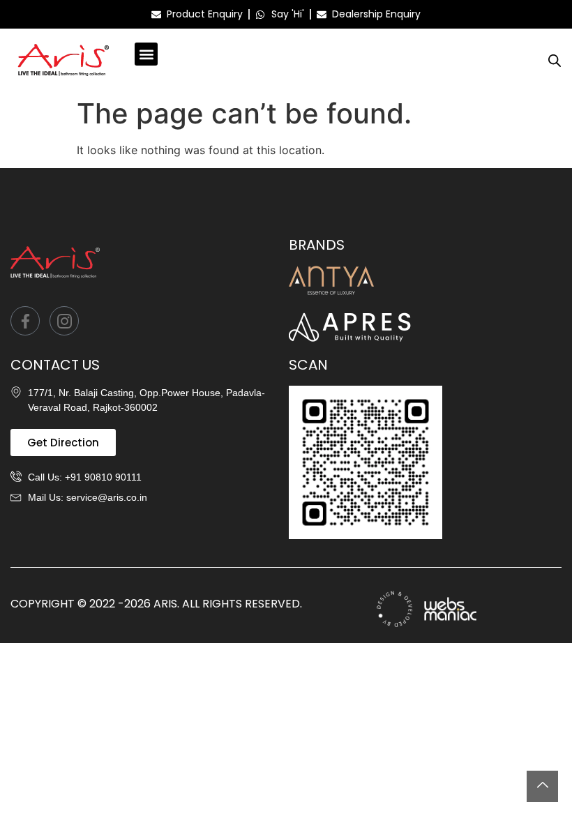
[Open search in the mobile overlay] (555, 60)
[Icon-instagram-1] (64, 320)
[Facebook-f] (25, 320)
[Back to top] (542, 786)
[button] (146, 54)
